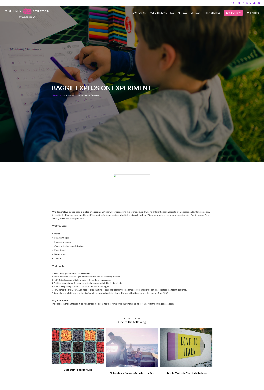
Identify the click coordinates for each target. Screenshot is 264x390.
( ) (255, 13)
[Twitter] (239, 3)
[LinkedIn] (250, 3)
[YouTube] (259, 3)
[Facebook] (243, 3)
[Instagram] (247, 3)
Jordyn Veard (58, 95)
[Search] (232, 3)
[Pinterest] (254, 3)
